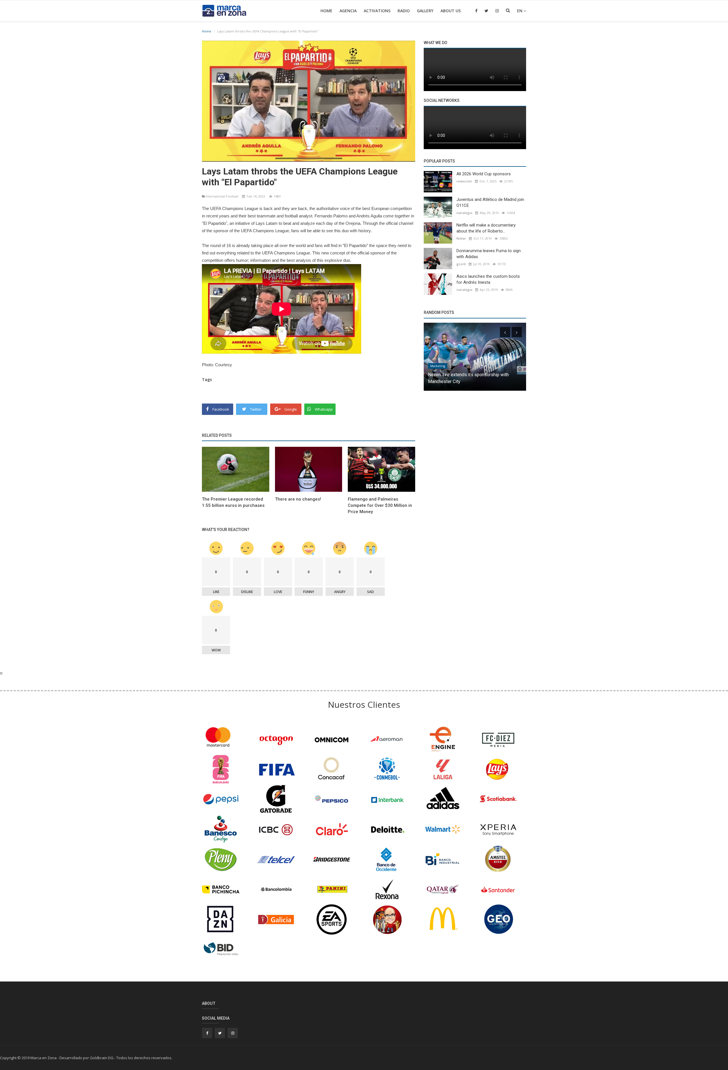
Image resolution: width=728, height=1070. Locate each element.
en (520, 10)
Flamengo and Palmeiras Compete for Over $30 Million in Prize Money (380, 505)
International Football (222, 196)
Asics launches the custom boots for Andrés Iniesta (488, 279)
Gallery (425, 10)
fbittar (461, 238)
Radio (404, 10)
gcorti (461, 264)
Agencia (348, 10)
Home (326, 10)
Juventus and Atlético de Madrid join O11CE (490, 202)
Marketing (437, 366)
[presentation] (505, 332)
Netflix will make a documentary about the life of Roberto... (486, 228)
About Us (450, 10)
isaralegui (464, 213)
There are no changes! (298, 499)
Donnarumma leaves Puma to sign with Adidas (488, 253)
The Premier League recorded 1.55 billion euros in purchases (233, 502)
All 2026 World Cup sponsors (483, 173)
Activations (377, 10)
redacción (464, 181)
